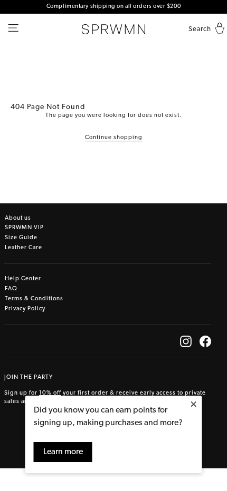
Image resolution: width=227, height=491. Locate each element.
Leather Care (23, 248)
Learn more (63, 452)
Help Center (23, 279)
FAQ (11, 289)
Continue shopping (114, 138)
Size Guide (21, 238)
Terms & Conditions (34, 299)
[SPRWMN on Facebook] (205, 341)
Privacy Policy (25, 309)
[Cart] (217, 29)
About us (18, 218)
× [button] (193, 405)
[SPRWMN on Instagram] (186, 341)
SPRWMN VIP (24, 228)
